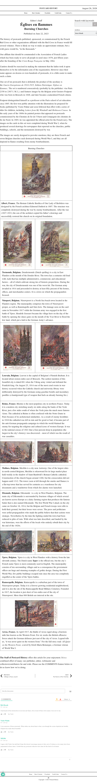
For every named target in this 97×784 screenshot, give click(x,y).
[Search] (95, 24)
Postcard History (49, 8)
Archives (77, 30)
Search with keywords (84, 20)
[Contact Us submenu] (67, 774)
